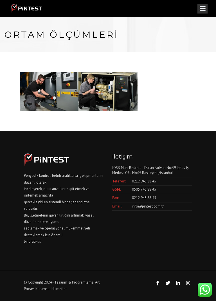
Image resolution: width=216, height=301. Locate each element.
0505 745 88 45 (144, 189)
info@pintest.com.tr (148, 206)
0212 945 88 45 (144, 181)
